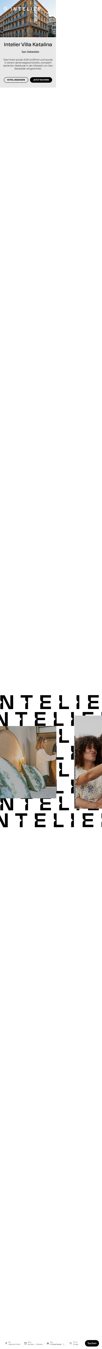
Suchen (92, 1343)
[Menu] (5, 8)
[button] (92, 7)
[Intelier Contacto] (83, 6)
